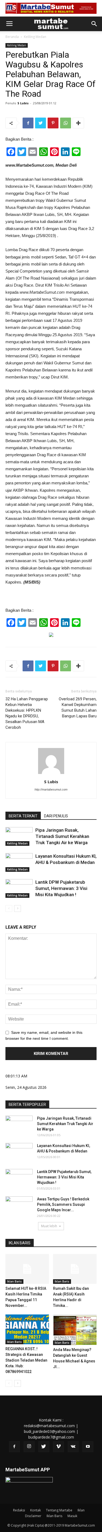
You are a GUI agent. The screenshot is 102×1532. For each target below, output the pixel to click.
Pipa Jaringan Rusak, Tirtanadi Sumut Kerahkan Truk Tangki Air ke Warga (62, 836)
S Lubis (23, 103)
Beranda (12, 36)
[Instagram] (29, 1446)
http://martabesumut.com (51, 789)
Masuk (72, 1516)
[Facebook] (14, 1446)
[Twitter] (43, 1446)
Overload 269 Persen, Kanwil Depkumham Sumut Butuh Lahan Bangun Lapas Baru (78, 707)
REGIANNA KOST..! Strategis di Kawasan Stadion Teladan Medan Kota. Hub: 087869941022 (26, 1360)
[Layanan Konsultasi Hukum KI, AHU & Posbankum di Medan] (19, 862)
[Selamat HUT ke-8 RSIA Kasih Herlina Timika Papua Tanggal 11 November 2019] (27, 1269)
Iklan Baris (14, 1281)
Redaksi (19, 1510)
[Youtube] (87, 1446)
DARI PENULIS (56, 816)
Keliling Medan (35, 36)
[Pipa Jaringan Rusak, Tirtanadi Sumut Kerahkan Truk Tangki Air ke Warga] (19, 836)
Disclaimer (33, 1516)
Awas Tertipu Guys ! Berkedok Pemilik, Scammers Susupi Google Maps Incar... (63, 1204)
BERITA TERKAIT (23, 816)
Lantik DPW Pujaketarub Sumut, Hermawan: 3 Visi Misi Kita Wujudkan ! (61, 888)
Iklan (81, 1510)
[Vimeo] (58, 1446)
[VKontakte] (73, 1446)
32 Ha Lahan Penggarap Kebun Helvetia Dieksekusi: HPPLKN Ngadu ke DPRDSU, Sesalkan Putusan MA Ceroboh (26, 713)
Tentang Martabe (59, 1510)
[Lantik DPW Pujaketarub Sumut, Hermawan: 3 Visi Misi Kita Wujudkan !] (19, 888)
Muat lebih (49, 1226)
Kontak (35, 1510)
